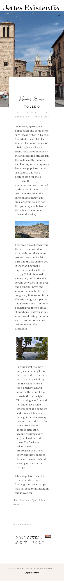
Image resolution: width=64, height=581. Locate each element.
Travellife (42, 117)
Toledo (42, 500)
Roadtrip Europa (32, 99)
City (20, 113)
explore (20, 500)
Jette (17, 519)
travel (16, 504)
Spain (29, 117)
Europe (29, 113)
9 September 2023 (22, 524)
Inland (28, 500)
